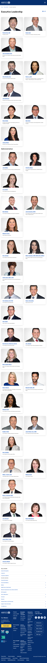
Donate (14, 626)
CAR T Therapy (22, 616)
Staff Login (38, 634)
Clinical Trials (30, 616)
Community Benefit (16, 644)
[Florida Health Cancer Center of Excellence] (7, 632)
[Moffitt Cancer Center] (5, 2)
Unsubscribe (19, 656)
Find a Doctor (30, 629)
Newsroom (29, 646)
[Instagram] (42, 617)
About (14, 642)
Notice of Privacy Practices (24, 658)
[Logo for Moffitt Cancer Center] (6, 612)
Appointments (30, 627)
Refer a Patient (39, 628)
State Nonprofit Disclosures (6, 658)
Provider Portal (39, 631)
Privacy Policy (3, 656)
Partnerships (30, 648)
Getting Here (38, 622)
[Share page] (45, 11)
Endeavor (29, 644)
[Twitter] (39, 617)
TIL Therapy (22, 619)
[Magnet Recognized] (3, 637)
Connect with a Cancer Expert (6, 626)
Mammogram (22, 632)
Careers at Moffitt (16, 613)
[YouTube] (45, 617)
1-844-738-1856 (38, 613)
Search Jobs (15, 615)
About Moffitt (6, 7)
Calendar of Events (31, 642)
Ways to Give (15, 628)
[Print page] (43, 11)
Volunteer (14, 630)
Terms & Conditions (11, 656)
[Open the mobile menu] (45, 3)
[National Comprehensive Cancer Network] (4, 641)
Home (2, 7)
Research (14, 648)
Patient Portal (39, 625)
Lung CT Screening (23, 630)
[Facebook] (36, 617)
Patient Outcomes (16, 646)
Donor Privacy (15, 658)
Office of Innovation (23, 652)
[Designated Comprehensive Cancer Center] (2, 632)
